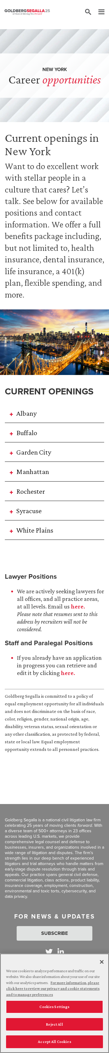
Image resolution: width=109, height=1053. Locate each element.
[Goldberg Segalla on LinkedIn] (61, 952)
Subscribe (54, 933)
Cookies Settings (54, 1006)
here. (78, 606)
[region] (54, 1003)
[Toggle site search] (88, 12)
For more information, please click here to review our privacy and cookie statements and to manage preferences (53, 988)
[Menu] (98, 12)
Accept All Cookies (54, 1041)
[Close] (101, 962)
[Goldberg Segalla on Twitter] (49, 952)
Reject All (54, 1024)
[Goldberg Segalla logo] (27, 12)
